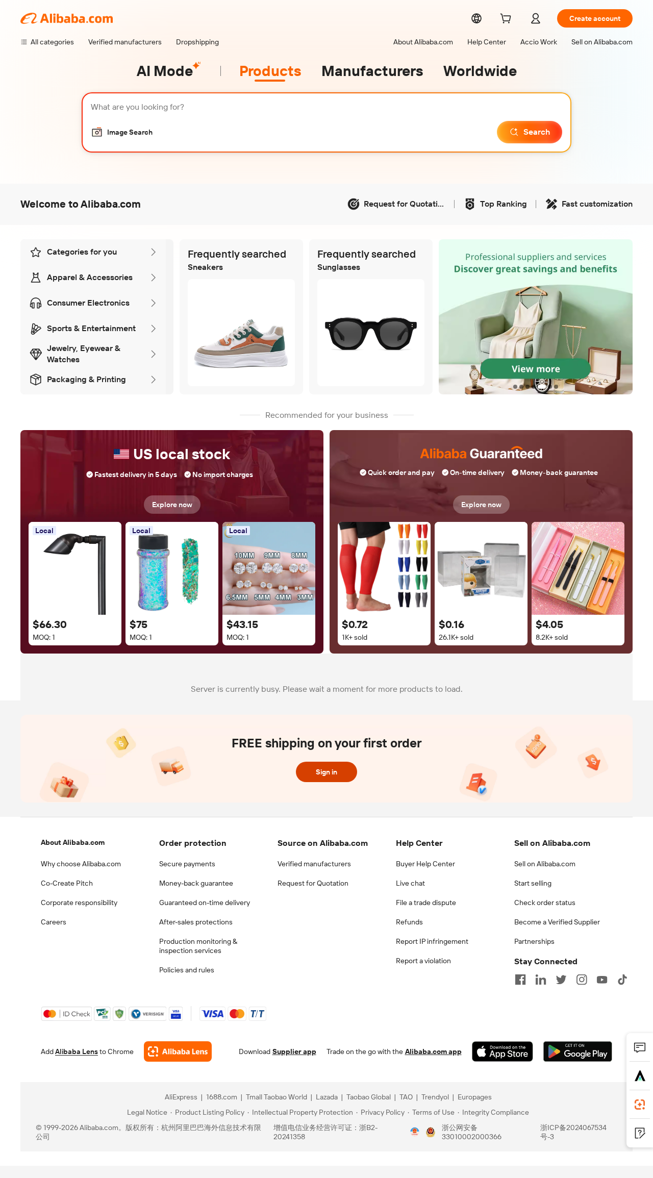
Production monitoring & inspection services (198, 946)
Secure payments (187, 864)
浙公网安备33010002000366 (471, 1132)
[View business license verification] (414, 1132)
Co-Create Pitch (67, 883)
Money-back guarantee (196, 883)
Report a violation (423, 961)
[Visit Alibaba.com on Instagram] (581, 979)
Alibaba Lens (76, 1051)
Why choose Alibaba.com (81, 864)
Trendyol (435, 1097)
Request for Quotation (313, 883)
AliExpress (181, 1097)
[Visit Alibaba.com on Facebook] (520, 979)
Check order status (544, 902)
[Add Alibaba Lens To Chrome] (178, 1051)
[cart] (507, 20)
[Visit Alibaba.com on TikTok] (622, 979)
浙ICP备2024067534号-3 (573, 1132)
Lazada (327, 1097)
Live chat (410, 883)
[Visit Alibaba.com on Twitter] (561, 979)
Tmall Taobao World (276, 1097)
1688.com (221, 1097)
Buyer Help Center (425, 864)
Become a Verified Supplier (557, 922)
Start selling (532, 883)
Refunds (409, 922)
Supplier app (294, 1051)
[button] (122, 132)
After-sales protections (196, 922)
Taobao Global (368, 1097)
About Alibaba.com (73, 842)
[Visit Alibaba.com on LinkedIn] (541, 979)
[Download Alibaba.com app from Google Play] (577, 1051)
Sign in (326, 772)
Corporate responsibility (79, 902)
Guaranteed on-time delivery (204, 902)
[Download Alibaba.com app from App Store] (502, 1051)
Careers (53, 922)
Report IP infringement (432, 941)
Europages (475, 1097)
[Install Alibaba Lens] (640, 1104)
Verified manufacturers (314, 864)
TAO (406, 1097)
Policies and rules (186, 970)
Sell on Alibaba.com (544, 864)
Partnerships (534, 941)
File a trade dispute (426, 902)
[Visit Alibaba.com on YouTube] (602, 979)
